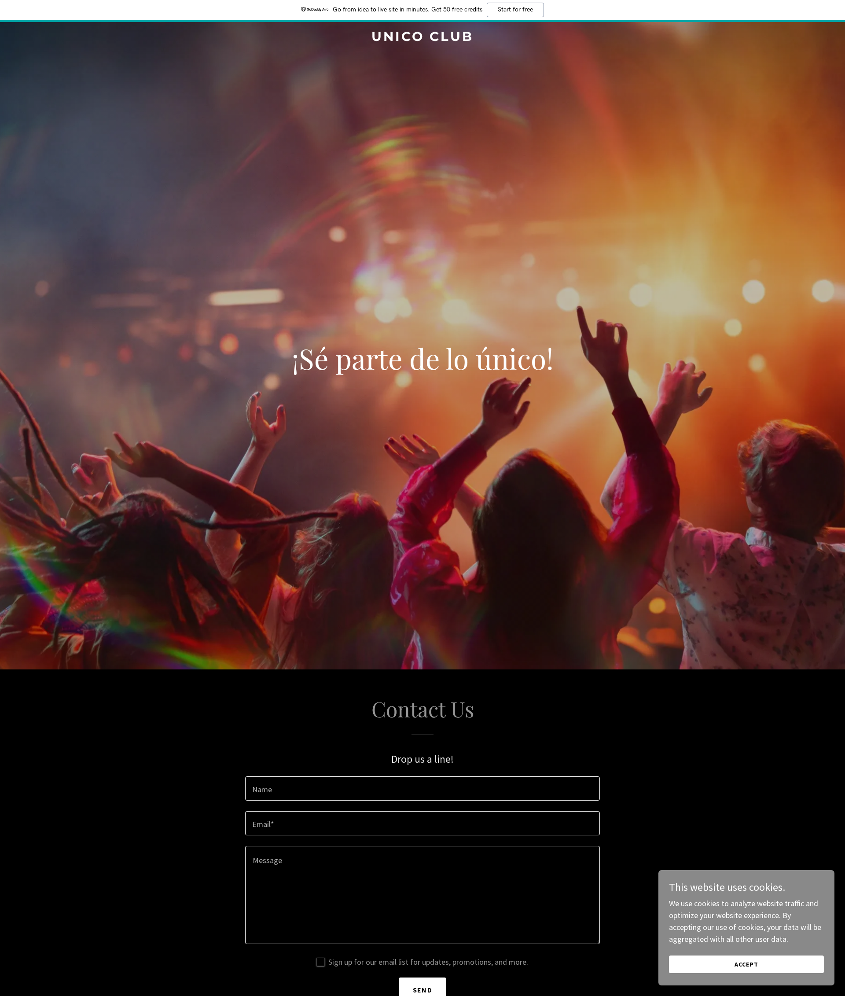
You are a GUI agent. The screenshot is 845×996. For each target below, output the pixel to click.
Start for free (515, 10)
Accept (746, 964)
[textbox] (422, 788)
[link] (422, 38)
